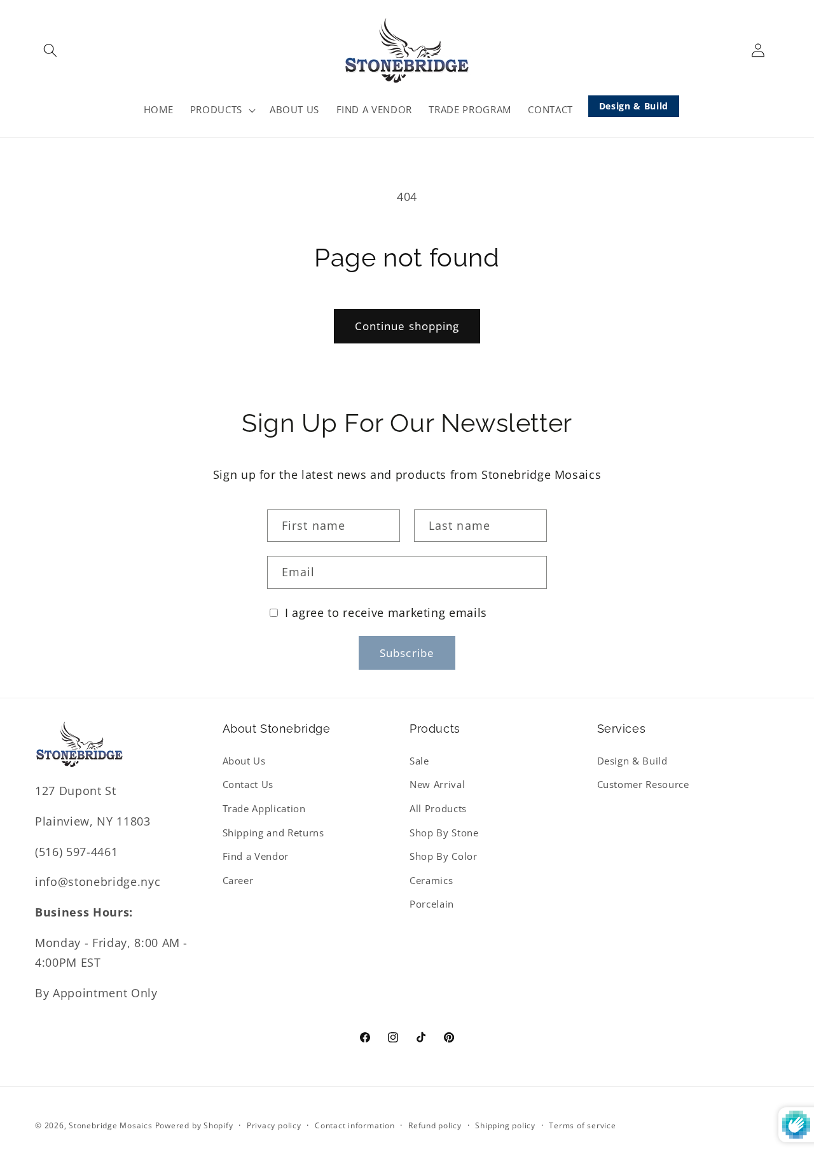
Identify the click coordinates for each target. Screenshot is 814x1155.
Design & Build (633, 106)
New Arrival (437, 784)
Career (238, 880)
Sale (419, 761)
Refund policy (435, 1125)
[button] (50, 50)
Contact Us (248, 784)
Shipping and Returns (273, 833)
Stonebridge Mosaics (111, 1125)
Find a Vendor (256, 856)
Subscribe (407, 653)
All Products (438, 808)
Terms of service (582, 1125)
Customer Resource (643, 784)
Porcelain (432, 904)
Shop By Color (444, 856)
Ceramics (431, 880)
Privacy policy (274, 1125)
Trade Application (264, 808)
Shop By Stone (444, 833)
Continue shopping (407, 326)
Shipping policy (505, 1125)
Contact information (355, 1125)
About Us (244, 761)
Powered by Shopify (194, 1125)
